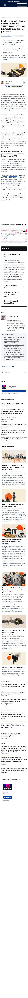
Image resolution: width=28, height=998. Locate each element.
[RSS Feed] (13, 366)
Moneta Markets (11, 386)
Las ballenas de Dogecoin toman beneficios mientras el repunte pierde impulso (13, 590)
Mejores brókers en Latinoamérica (13, 667)
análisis (5, 175)
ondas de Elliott (13, 175)
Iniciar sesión (22, 5)
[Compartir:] (25, 82)
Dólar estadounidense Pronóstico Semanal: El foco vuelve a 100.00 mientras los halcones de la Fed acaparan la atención (14, 760)
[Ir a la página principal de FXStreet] (4, 5)
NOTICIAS (4, 18)
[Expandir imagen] (24, 230)
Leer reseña (9, 387)
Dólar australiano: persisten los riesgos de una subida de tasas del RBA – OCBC (13, 685)
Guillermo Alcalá (8, 81)
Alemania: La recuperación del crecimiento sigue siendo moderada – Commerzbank (12, 735)
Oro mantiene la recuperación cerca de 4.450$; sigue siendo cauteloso (12, 542)
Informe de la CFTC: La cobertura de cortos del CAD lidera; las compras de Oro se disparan (14, 770)
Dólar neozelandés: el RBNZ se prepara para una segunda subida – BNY (13, 692)
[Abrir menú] (1, 5)
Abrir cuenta (7, 797)
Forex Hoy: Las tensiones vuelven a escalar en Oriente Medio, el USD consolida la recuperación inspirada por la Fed (13, 715)
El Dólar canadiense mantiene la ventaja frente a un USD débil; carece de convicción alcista (13, 701)
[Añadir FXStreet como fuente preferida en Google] (14, 86)
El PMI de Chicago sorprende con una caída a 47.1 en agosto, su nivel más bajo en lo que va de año (13, 725)
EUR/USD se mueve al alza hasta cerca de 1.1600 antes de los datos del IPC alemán (13, 467)
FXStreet (7, 83)
